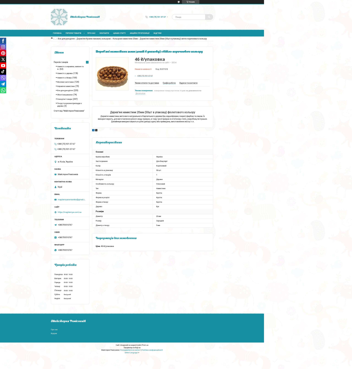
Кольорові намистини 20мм (125, 39)
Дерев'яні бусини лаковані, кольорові (94, 39)
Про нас (91, 33)
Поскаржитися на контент (130, 350)
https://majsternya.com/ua (69, 212)
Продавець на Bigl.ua (132, 348)
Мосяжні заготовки (65, 82)
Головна (57, 33)
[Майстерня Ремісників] (59, 17)
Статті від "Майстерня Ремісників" (69, 111)
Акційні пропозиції (139, 33)
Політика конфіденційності (152, 350)
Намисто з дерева (65, 73)
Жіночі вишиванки (65, 95)
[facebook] (93, 130)
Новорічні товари (64, 99)
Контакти (104, 33)
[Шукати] (209, 17)
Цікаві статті (119, 33)
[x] (96, 130)
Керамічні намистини (66, 86)
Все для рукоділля (66, 39)
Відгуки (157, 33)
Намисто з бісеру (64, 78)
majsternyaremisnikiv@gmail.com (72, 199)
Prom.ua (145, 345)
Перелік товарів (73, 33)
